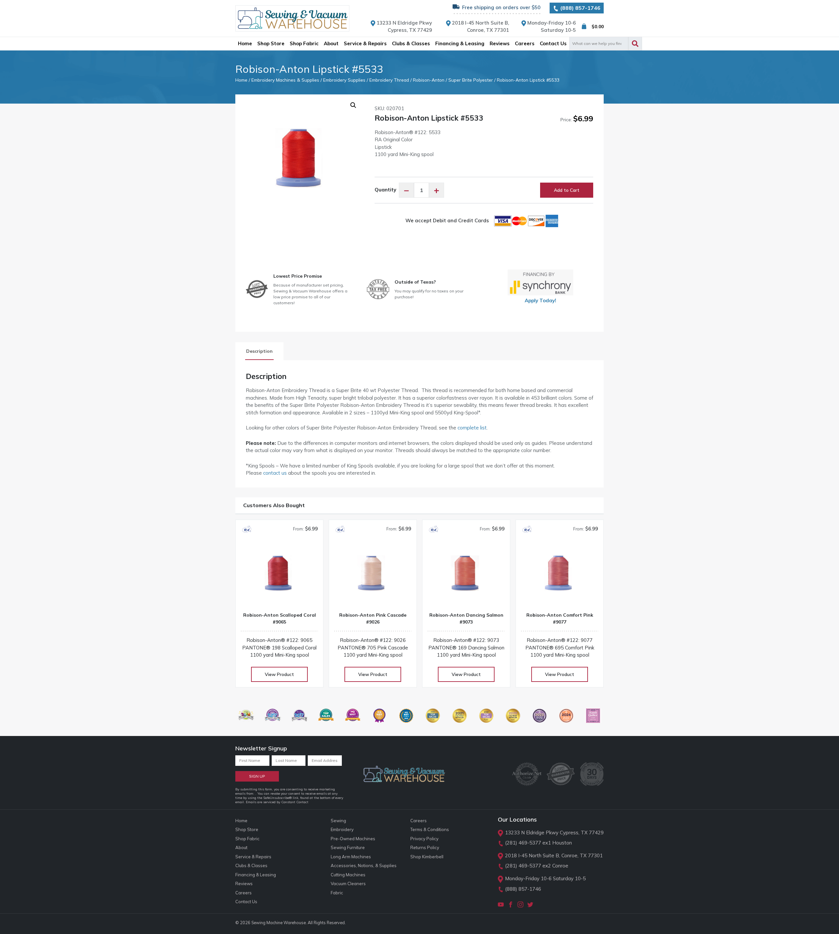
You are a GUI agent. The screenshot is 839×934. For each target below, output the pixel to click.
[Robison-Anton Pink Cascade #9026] (372, 576)
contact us (275, 473)
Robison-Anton (428, 80)
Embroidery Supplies (344, 80)
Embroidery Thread (389, 80)
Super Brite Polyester (470, 80)
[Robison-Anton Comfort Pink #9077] (559, 576)
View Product (279, 674)
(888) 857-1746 (579, 8)
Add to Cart (566, 190)
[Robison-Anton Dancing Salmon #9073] (466, 576)
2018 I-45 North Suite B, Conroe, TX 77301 (554, 855)
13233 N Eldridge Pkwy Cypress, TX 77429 (554, 832)
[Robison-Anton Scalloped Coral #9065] (279, 576)
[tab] (259, 351)
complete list (472, 428)
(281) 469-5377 (523, 843)
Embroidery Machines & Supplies (285, 80)
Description (259, 351)
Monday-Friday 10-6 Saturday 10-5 (545, 878)
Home (241, 80)
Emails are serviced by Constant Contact (277, 802)
